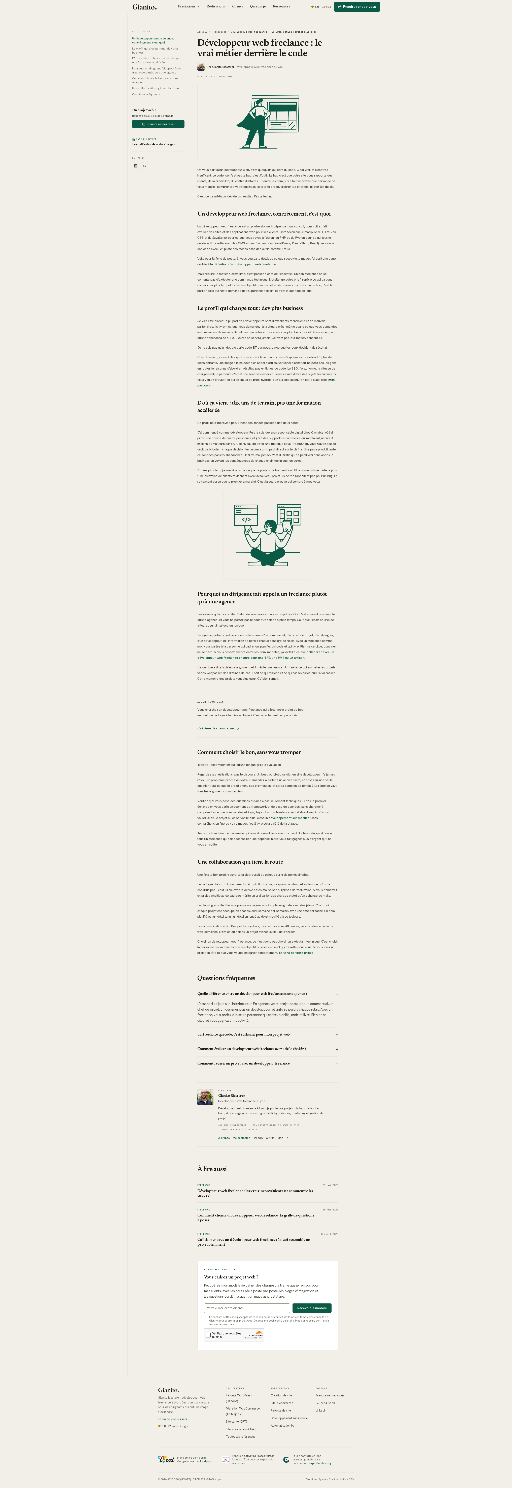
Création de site (281, 1395)
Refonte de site (281, 1410)
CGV (351, 1479)
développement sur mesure (289, 818)
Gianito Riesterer (231, 1096)
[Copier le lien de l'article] (144, 165)
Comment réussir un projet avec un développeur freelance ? (267, 1063)
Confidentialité (337, 1479)
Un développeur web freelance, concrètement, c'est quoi (153, 40)
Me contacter (241, 1138)
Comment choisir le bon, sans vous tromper (155, 80)
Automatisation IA (282, 1425)
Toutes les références (240, 1436)
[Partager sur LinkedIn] (135, 165)
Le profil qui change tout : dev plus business (155, 50)
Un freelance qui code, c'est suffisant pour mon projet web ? (267, 1034)
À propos (224, 1138)
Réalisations (216, 6)
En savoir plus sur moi (172, 1419)
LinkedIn (258, 1138)
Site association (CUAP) (241, 1429)
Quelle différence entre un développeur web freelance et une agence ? (267, 993)
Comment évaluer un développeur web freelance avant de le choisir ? (267, 1049)
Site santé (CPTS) (237, 1421)
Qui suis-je (258, 6)
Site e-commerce (282, 1403)
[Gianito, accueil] (144, 7)
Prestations (186, 6)
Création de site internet (216, 728)
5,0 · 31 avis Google (175, 1426)
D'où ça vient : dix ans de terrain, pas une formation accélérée (156, 60)
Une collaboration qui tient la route (155, 88)
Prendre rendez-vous (359, 6)
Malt (280, 1138)
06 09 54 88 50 (325, 1403)
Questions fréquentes (146, 94)
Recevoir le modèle (312, 1308)
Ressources (281, 6)
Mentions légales (316, 1479)
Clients (237, 6)
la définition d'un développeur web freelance (243, 264)
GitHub (270, 1138)
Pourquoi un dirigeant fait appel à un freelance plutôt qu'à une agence (156, 70)
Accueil (202, 31)
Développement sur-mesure (289, 1418)
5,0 (323, 7)
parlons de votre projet (296, 953)
